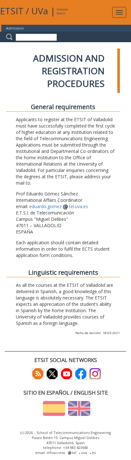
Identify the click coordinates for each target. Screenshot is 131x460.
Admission (15, 28)
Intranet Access (62, 11)
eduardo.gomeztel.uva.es (58, 206)
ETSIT (12, 11)
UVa (39, 11)
